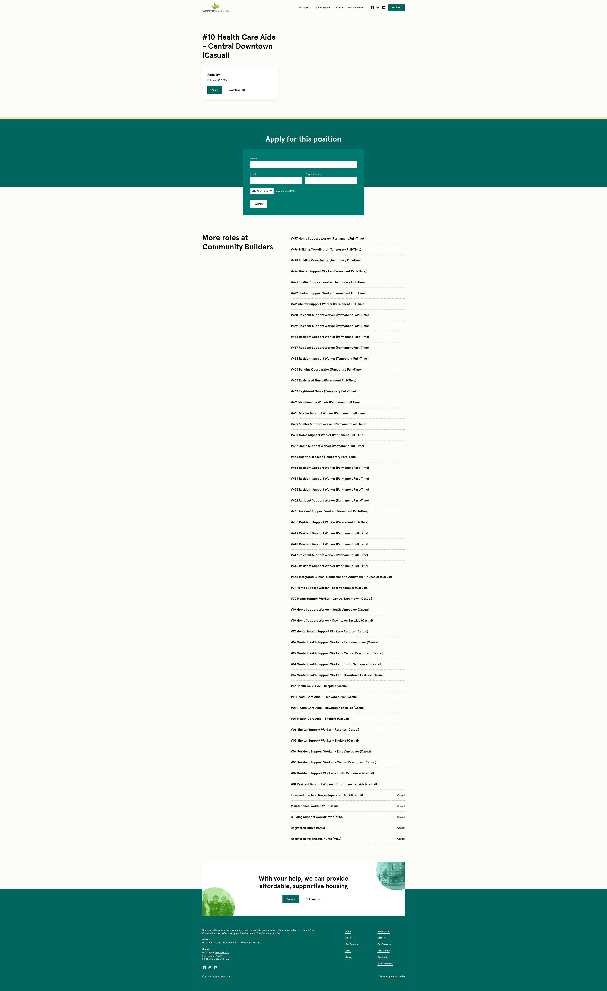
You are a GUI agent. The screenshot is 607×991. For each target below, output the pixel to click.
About (348, 950)
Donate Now (383, 950)
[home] (216, 7)
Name (253, 158)
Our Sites (350, 937)
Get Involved (313, 899)
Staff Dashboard (385, 963)
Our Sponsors (384, 944)
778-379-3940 (222, 952)
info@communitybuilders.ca (215, 959)
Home (348, 931)
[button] (304, 7)
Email (253, 174)
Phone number (313, 174)
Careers (381, 937)
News (348, 957)
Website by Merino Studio (392, 976)
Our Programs (352, 944)
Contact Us (382, 957)
